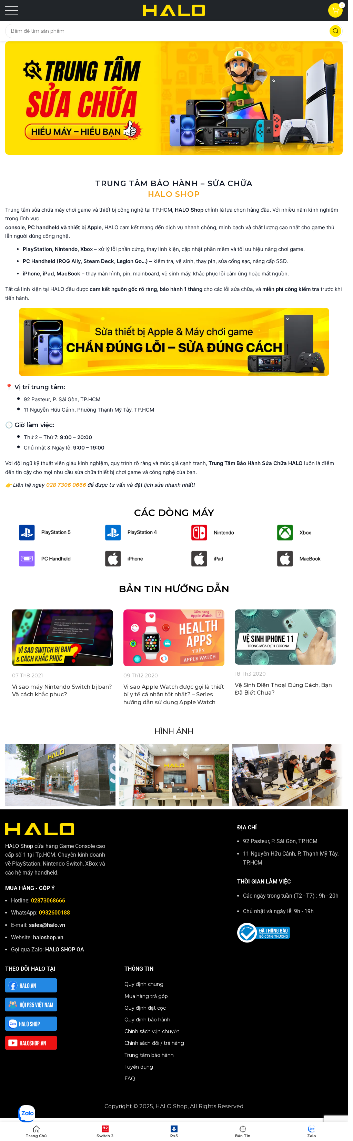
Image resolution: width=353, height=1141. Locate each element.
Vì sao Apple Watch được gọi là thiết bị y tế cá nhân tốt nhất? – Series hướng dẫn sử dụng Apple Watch (173, 695)
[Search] (335, 31)
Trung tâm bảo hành (149, 1055)
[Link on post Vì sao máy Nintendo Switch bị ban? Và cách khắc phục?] (62, 637)
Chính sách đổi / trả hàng (154, 1043)
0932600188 (54, 912)
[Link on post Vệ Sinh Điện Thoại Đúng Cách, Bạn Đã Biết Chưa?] (285, 637)
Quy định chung (143, 984)
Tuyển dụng (138, 1067)
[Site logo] (174, 10)
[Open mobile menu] (12, 10)
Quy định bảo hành (147, 1020)
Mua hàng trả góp (146, 996)
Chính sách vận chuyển (152, 1031)
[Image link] (44, 532)
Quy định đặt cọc (145, 1008)
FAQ (129, 1079)
